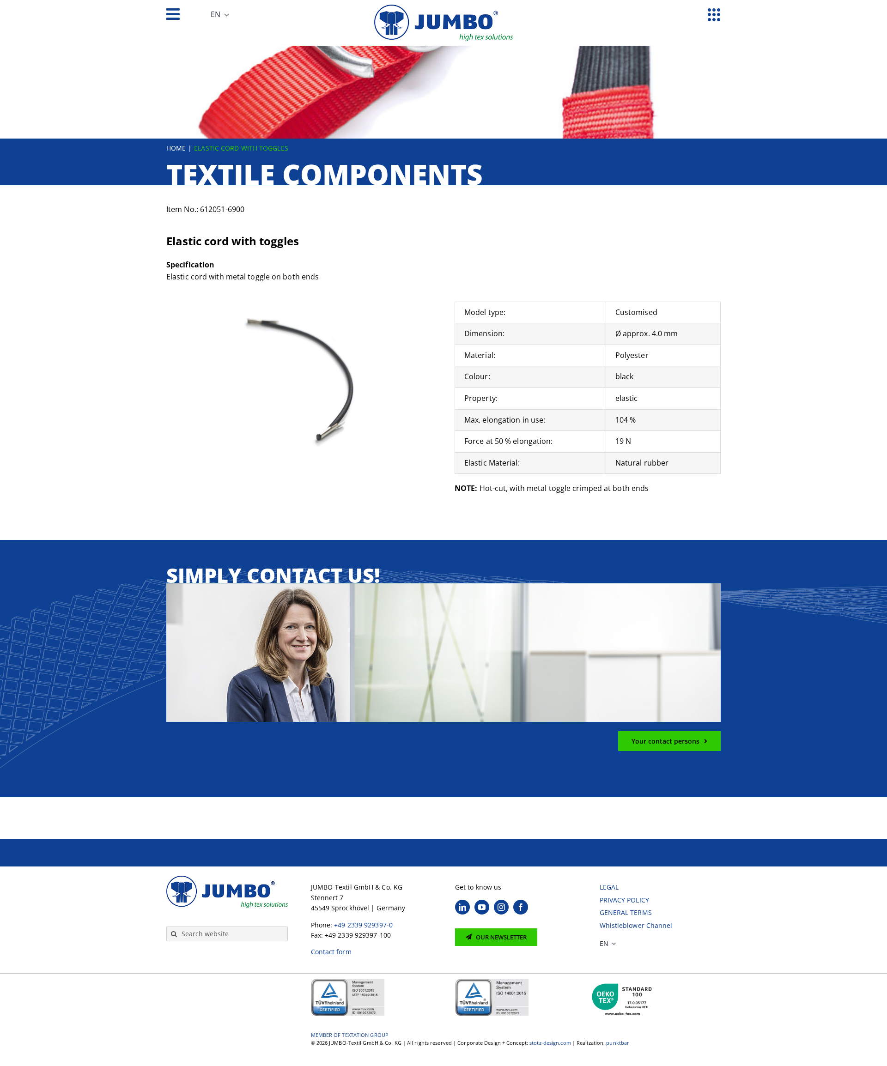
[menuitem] (220, 15)
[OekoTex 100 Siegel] (622, 981)
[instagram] (501, 907)
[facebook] (520, 907)
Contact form (331, 951)
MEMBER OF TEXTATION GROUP (350, 1034)
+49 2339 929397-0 (363, 925)
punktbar (617, 1042)
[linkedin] (462, 907)
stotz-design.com (550, 1042)
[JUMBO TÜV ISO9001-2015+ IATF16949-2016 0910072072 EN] (348, 981)
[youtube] (481, 907)
